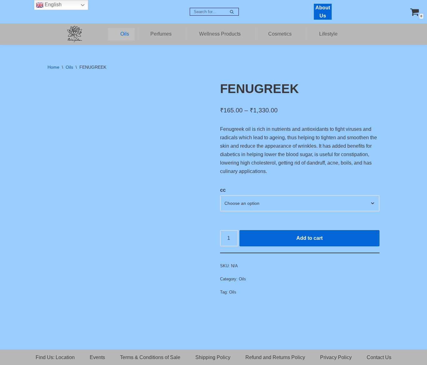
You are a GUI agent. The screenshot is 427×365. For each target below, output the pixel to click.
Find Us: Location (55, 357)
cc (223, 190)
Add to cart (309, 238)
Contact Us (379, 357)
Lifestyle (328, 34)
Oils (124, 34)
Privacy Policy (336, 357)
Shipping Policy (212, 357)
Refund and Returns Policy (275, 357)
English (52, 4)
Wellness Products (220, 34)
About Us (322, 11)
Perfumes (161, 34)
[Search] (232, 12)
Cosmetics (280, 34)
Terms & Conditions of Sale (150, 357)
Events (97, 357)
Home (53, 67)
